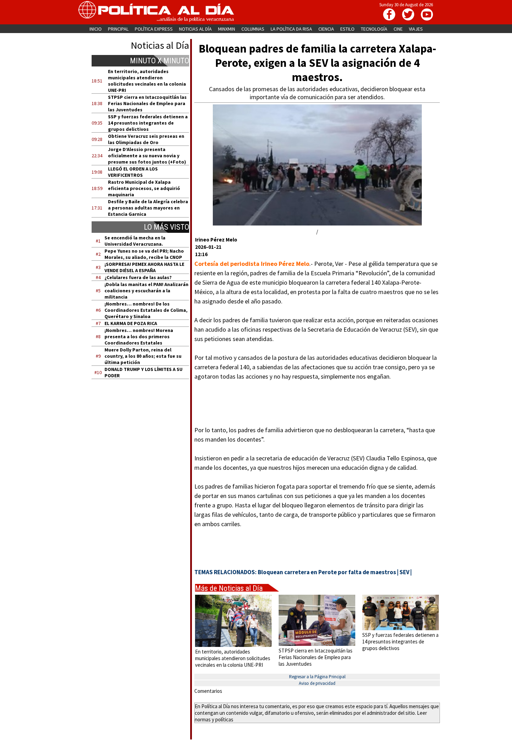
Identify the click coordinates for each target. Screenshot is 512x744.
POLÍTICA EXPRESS (154, 29)
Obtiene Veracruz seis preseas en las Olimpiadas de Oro (146, 139)
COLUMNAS (252, 29)
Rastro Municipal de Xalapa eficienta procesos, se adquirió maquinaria (144, 188)
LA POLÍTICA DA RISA (291, 29)
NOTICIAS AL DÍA (195, 29)
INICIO (96, 29)
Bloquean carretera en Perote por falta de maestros (327, 572)
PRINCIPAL (118, 29)
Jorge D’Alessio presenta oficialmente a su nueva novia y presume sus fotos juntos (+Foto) (147, 155)
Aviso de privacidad (317, 683)
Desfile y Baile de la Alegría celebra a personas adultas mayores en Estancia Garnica (148, 207)
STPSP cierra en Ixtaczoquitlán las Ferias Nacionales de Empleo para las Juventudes (147, 103)
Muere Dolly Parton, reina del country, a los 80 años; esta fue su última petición (142, 356)
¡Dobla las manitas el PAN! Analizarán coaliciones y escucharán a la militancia (146, 290)
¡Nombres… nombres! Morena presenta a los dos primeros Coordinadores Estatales (138, 336)
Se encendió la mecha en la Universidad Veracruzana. (134, 241)
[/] (317, 224)
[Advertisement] (144, 451)
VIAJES (416, 29)
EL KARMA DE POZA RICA (130, 323)
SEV (404, 572)
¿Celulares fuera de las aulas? (138, 277)
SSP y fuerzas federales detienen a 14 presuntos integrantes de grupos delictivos (148, 122)
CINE (398, 29)
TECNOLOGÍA (374, 29)
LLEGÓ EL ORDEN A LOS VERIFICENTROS (133, 172)
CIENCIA (326, 29)
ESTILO (347, 29)
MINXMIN (226, 29)
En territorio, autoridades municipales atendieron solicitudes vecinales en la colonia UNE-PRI (147, 80)
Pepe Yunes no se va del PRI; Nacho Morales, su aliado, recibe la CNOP (144, 254)
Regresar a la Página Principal (317, 677)
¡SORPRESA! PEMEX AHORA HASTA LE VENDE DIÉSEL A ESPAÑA (144, 267)
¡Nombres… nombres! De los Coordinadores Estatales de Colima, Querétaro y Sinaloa (145, 310)
